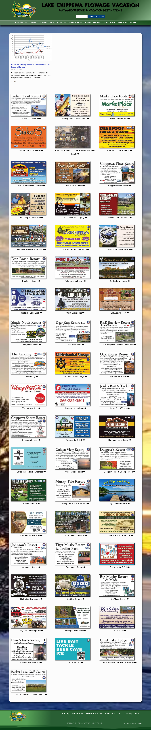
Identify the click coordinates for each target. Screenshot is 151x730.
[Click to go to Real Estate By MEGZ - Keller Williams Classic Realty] (72, 136)
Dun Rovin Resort (30, 281)
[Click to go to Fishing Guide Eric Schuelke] (72, 104)
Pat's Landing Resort (74, 281)
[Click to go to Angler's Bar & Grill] (72, 426)
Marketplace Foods (118, 118)
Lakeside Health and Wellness (30, 472)
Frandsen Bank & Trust (30, 535)
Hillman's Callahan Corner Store (30, 249)
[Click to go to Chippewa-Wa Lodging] (72, 203)
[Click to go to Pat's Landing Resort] (72, 267)
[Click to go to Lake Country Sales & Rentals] (28, 171)
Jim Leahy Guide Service (30, 217)
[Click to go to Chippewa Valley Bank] (72, 394)
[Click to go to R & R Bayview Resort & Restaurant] (117, 330)
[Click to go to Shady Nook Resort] (28, 330)
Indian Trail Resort (30, 118)
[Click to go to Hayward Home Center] (117, 426)
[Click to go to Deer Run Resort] (72, 330)
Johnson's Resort (30, 567)
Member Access (94, 713)
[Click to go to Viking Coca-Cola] (28, 394)
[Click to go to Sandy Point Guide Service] (117, 235)
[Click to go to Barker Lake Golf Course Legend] (28, 680)
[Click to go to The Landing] (28, 362)
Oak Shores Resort (118, 376)
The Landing (30, 376)
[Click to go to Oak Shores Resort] (117, 362)
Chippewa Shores (30, 440)
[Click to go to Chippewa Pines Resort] (117, 171)
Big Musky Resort (119, 599)
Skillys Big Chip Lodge (30, 599)
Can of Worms (74, 662)
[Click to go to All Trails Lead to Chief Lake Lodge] (117, 648)
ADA (136, 713)
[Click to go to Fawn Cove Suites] (72, 171)
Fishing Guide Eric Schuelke (74, 118)
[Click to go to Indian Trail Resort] (28, 104)
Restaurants (78, 713)
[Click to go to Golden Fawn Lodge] (117, 267)
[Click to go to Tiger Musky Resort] (72, 553)
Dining (33, 22)
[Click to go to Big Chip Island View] (117, 489)
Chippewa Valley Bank (74, 408)
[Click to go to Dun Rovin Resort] (28, 267)
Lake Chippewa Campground (74, 249)
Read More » (15, 82)
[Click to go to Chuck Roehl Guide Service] (117, 521)
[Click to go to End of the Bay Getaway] (72, 521)
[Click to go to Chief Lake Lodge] (72, 298)
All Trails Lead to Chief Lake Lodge (118, 662)
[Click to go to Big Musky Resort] (117, 585)
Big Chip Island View (118, 503)
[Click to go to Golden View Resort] (72, 457)
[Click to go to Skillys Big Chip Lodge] (28, 585)
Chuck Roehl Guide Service (119, 535)
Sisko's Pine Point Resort (30, 150)
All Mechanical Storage (74, 376)
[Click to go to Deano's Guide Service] (28, 648)
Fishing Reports (93, 22)
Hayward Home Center (118, 440)
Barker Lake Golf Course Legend (30, 694)
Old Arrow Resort (119, 313)
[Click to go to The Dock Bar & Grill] (117, 553)
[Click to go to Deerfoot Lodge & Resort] (117, 136)
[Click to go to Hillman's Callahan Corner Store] (28, 235)
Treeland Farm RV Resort (118, 217)
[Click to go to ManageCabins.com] (72, 616)
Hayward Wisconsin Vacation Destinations (90, 10)
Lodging (19, 22)
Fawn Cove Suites (74, 186)
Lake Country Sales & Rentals (30, 186)
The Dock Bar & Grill (119, 567)
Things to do (56, 22)
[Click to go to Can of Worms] (72, 648)
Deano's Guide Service (30, 662)
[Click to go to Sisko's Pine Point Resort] (28, 136)
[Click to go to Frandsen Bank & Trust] (28, 521)
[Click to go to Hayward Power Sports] (28, 616)
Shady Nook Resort (30, 344)
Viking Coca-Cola (30, 408)
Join (120, 713)
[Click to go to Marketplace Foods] (117, 104)
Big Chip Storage (74, 599)
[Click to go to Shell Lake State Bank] (28, 298)
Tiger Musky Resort (74, 567)
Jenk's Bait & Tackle (119, 408)
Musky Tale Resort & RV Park (74, 503)
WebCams (122, 22)
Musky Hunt (109, 22)
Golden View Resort (74, 472)
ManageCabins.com (74, 630)
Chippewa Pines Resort (118, 186)
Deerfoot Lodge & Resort (118, 150)
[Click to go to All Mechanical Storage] (72, 362)
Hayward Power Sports (30, 630)
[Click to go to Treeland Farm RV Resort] (117, 203)
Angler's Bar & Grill (74, 440)
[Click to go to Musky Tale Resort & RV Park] (72, 489)
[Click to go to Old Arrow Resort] (117, 298)
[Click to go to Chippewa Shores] (28, 426)
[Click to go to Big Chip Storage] (72, 585)
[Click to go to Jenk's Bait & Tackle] (117, 394)
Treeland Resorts (30, 503)
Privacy (128, 713)
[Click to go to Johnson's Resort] (28, 553)
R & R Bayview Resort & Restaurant (118, 344)
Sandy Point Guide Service (118, 249)
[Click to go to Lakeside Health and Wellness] (28, 457)
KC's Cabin (119, 630)
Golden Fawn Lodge (119, 281)
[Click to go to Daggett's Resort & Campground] (117, 457)
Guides (43, 22)
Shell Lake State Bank (30, 313)
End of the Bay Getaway (74, 535)
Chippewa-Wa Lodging (74, 217)
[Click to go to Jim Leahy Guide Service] (28, 203)
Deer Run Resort (74, 344)
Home (133, 22)
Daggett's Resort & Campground (118, 472)
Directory (74, 22)
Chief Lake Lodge (74, 313)
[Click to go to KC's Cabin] (117, 616)
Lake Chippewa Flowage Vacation (90, 5)
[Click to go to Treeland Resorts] (28, 489)
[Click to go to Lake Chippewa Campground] (72, 235)
